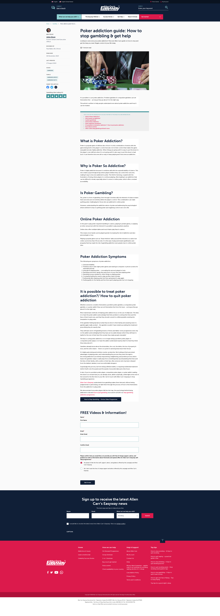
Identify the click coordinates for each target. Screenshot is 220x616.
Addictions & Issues (84, 551)
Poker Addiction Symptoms (93, 123)
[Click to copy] (55, 87)
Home (47, 23)
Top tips (154, 547)
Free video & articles (91, 127)
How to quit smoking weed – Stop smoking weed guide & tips (162, 568)
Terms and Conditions (134, 580)
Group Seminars (107, 555)
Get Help (121, 17)
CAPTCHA (70, 531)
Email (93, 511)
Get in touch (61, 8)
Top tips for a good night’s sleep (161, 583)
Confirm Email (84, 445)
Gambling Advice (52, 77)
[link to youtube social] (56, 572)
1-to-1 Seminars (107, 558)
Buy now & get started (109, 562)
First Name (83, 420)
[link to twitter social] (51, 572)
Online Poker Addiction (92, 121)
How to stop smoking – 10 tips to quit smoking (161, 552)
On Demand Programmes (110, 551)
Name (68, 511)
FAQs (128, 562)
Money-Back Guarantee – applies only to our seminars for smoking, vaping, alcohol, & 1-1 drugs (137, 567)
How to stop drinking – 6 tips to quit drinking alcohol (161, 562)
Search (140, 6)
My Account (130, 555)
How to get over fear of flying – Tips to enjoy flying (162, 578)
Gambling (55, 23)
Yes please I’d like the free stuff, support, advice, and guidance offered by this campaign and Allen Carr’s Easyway (110, 464)
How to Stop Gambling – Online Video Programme (100, 399)
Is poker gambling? (90, 120)
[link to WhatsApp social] (61, 572)
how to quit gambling (100, 392)
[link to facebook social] (47, 572)
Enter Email (83, 434)
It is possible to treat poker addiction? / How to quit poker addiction (104, 125)
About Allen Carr (132, 551)
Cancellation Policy (133, 572)
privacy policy (121, 523)
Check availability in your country (113, 569)
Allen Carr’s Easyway (86, 382)
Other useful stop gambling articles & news (97, 128)
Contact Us (130, 558)
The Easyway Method (92, 17)
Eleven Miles (132, 594)
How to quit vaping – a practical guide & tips (161, 557)
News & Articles (132, 17)
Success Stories (109, 17)
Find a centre (106, 565)
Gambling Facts (52, 80)
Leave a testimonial (84, 555)
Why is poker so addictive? (92, 118)
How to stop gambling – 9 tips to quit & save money (161, 573)
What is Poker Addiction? (92, 116)
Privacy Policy (131, 576)
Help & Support (133, 547)
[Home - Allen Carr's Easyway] (110, 9)
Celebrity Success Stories (86, 558)
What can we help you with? (126, 511)
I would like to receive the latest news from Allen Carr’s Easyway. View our (97, 523)
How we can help (109, 547)
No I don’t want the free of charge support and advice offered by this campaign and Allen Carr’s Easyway (110, 469)
